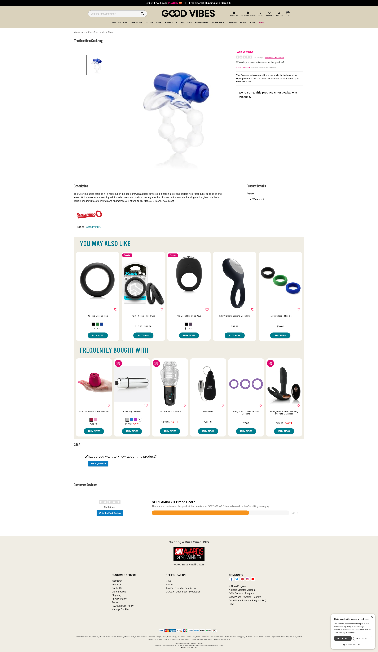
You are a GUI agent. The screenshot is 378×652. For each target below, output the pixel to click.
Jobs (231, 604)
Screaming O (93, 227)
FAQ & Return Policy (122, 605)
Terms (115, 602)
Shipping (116, 595)
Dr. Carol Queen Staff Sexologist (183, 591)
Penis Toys (93, 32)
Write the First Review (274, 58)
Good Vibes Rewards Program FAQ (247, 600)
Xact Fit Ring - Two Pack (143, 315)
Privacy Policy (119, 598)
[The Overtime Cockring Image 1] (177, 113)
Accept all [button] (343, 638)
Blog (168, 580)
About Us (116, 584)
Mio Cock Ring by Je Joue (189, 315)
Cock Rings (107, 32)
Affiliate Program (237, 586)
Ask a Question (243, 67)
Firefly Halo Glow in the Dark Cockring (246, 412)
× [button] (372, 617)
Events (169, 584)
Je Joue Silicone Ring (98, 315)
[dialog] (353, 631)
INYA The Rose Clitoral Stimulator (94, 411)
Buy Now (98, 335)
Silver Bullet (208, 411)
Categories (79, 32)
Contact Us (117, 588)
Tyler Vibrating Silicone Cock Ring (234, 315)
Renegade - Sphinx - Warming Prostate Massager (284, 412)
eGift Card (117, 580)
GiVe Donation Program (241, 593)
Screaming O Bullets (131, 411)
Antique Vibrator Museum (242, 589)
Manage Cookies (120, 609)
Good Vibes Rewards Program (245, 596)
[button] (93, 324)
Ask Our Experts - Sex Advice (181, 588)
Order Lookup (119, 591)
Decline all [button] (362, 638)
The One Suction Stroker (170, 411)
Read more (351, 632)
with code (163, 2)
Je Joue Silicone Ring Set (280, 315)
